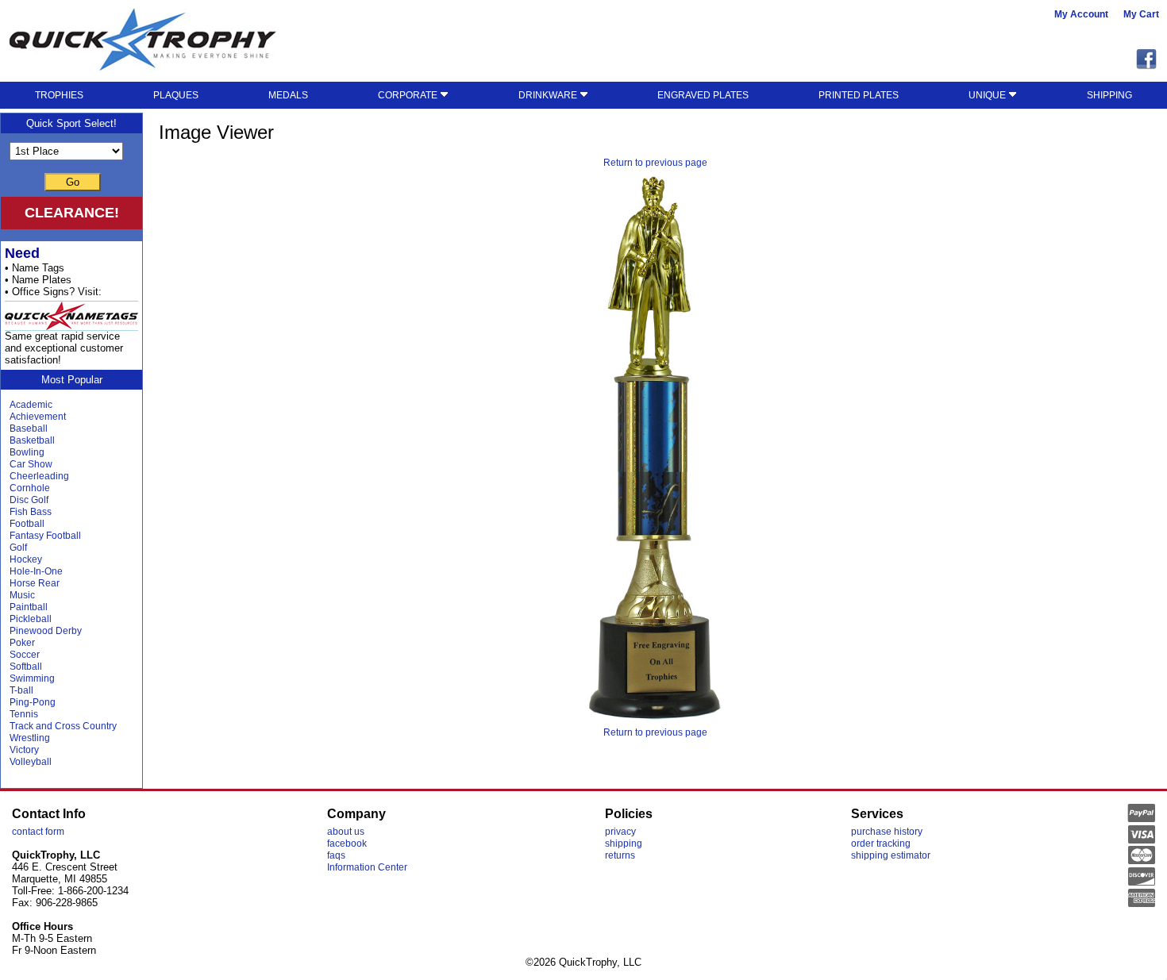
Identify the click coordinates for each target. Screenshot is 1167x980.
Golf (18, 547)
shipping (623, 843)
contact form (38, 831)
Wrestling (30, 738)
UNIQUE (988, 95)
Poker (22, 642)
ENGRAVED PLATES (703, 95)
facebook (347, 843)
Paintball (29, 607)
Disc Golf (29, 499)
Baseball (29, 428)
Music (22, 595)
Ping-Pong (33, 702)
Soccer (25, 654)
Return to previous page (655, 162)
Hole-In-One (36, 571)
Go (72, 182)
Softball (26, 666)
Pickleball (31, 619)
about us (345, 831)
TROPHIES (59, 95)
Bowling (27, 452)
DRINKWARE (549, 95)
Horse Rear (35, 583)
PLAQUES (175, 95)
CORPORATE (409, 95)
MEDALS (288, 95)
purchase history (886, 831)
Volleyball (31, 761)
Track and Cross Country (63, 726)
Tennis (24, 714)
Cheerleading (39, 476)
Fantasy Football (45, 535)
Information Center (367, 867)
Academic (31, 404)
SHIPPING (1109, 95)
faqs (336, 855)
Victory (24, 749)
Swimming (32, 678)
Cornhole (30, 488)
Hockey (26, 559)
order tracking (881, 843)
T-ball (21, 690)
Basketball (32, 440)
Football (27, 523)
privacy (620, 831)
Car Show (31, 464)
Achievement (38, 416)
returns (620, 855)
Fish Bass (31, 511)
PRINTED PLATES (858, 95)
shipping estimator (890, 855)
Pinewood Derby (46, 630)
